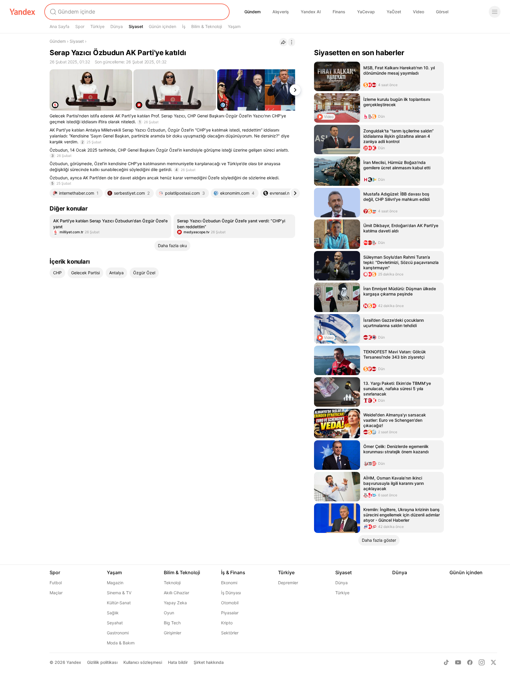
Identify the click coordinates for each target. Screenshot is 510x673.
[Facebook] (469, 662)
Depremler (288, 582)
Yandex (73, 662)
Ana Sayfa (59, 26)
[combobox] (136, 11)
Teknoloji (172, 582)
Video (418, 11)
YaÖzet (394, 11)
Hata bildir (178, 662)
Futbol (56, 582)
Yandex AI (311, 11)
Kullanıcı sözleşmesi (142, 662)
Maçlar (56, 592)
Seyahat (115, 622)
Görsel (442, 11)
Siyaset (136, 26)
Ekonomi (229, 582)
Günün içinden (162, 26)
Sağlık (113, 612)
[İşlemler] (291, 42)
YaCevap (366, 11)
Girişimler (172, 632)
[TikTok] (446, 662)
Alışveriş (280, 11)
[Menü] (495, 12)
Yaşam (234, 26)
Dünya (116, 26)
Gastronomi (118, 632)
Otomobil (229, 602)
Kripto (227, 622)
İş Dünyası (231, 592)
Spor (79, 26)
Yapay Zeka (175, 602)
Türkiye (97, 26)
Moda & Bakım (121, 642)
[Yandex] (22, 12)
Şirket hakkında (209, 662)
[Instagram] (481, 662)
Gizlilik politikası (102, 662)
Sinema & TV (119, 592)
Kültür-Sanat (119, 602)
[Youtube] (458, 662)
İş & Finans (233, 572)
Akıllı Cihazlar (176, 592)
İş (183, 26)
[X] (493, 662)
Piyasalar (229, 612)
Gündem (252, 11)
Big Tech (172, 622)
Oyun (169, 612)
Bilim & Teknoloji (206, 26)
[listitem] (110, 226)
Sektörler (229, 632)
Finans (339, 11)
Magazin (115, 582)
